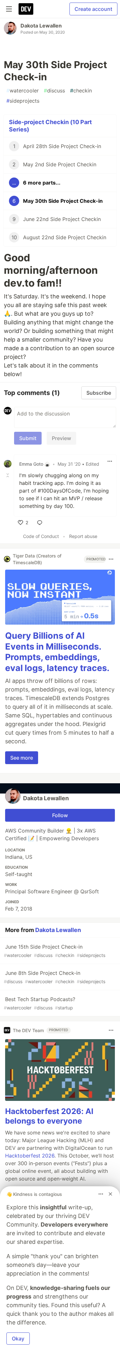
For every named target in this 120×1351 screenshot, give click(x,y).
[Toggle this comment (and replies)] (8, 475)
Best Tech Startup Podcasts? (39, 1003)
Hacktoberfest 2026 (29, 1155)
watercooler (22, 90)
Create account (93, 9)
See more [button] (21, 758)
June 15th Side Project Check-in (54, 951)
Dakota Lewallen (41, 25)
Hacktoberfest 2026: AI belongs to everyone (49, 1116)
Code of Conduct (41, 536)
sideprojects (22, 101)
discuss (54, 90)
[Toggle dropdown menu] (110, 461)
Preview (61, 438)
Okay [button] (18, 1338)
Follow (60, 815)
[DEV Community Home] (26, 9)
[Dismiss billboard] (110, 1194)
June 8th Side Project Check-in (54, 977)
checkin (81, 90)
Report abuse (83, 536)
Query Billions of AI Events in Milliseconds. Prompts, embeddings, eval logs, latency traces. (57, 651)
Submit (27, 438)
